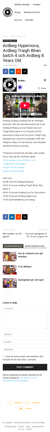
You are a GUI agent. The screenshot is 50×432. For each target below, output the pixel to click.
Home (5, 36)
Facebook (18, 402)
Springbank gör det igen (31, 279)
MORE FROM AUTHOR (34, 246)
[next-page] (9, 293)
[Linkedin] (12, 71)
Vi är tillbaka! (25, 266)
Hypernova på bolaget (13, 171)
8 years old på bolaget (13, 167)
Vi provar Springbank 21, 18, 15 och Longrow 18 (36, 235)
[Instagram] (27, 403)
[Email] (25, 71)
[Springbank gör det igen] (10, 283)
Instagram (36, 402)
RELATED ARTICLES (13, 246)
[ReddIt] (18, 71)
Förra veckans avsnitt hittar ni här (19, 160)
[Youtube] (20, 408)
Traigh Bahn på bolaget (14, 163)
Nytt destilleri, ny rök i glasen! (12, 235)
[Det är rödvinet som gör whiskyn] (10, 256)
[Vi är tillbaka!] (10, 270)
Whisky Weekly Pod (17, 36)
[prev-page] (4, 293)
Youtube (28, 408)
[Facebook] (5, 71)
